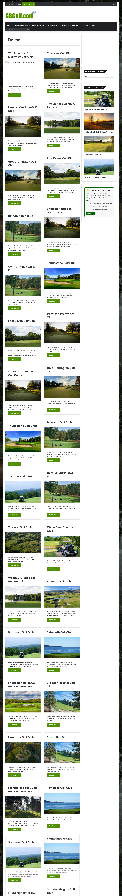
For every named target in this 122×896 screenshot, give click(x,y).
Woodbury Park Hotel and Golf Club (22, 579)
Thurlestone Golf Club (61, 263)
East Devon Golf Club (60, 158)
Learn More (90, 213)
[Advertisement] (80, 12)
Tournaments (52, 25)
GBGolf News (85, 25)
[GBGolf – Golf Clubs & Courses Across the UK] (23, 14)
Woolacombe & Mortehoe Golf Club (21, 54)
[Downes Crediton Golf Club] (23, 126)
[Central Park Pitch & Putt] (23, 285)
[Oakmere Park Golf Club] (99, 167)
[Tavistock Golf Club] (62, 803)
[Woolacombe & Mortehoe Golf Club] (23, 72)
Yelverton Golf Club (59, 53)
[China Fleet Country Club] (62, 546)
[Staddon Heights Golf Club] (62, 701)
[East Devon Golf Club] (62, 173)
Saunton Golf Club (59, 581)
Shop (93, 25)
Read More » (15, 95)
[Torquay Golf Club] (23, 542)
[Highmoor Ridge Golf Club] (99, 99)
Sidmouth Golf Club (60, 632)
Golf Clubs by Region (22, 25)
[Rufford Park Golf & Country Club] (99, 121)
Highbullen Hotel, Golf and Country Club (22, 789)
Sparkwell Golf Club (21, 632)
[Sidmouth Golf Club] (62, 647)
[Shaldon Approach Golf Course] (62, 227)
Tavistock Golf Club (59, 788)
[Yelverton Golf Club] (62, 68)
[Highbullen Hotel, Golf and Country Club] (23, 807)
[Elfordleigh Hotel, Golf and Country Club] (23, 701)
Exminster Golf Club (21, 737)
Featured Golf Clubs (38, 25)
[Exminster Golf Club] (23, 752)
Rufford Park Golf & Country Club (98, 132)
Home (10, 25)
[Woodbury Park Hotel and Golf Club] (23, 597)
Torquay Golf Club (20, 527)
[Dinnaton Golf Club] (23, 231)
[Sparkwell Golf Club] (23, 647)
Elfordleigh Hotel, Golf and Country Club (22, 684)
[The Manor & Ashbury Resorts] (62, 122)
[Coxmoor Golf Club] (99, 144)
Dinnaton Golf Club (20, 216)
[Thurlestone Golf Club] (62, 278)
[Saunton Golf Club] (62, 597)
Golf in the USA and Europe (69, 25)
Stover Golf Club (57, 737)
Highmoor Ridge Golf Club (95, 109)
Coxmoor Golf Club (41, 4)
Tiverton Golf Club (20, 476)
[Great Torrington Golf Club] (23, 180)
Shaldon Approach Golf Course (59, 210)
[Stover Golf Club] (62, 752)
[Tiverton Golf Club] (23, 492)
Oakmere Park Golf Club (95, 177)
